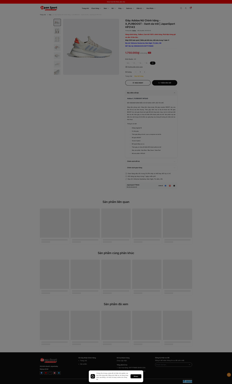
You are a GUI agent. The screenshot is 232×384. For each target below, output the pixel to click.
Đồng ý (136, 376)
